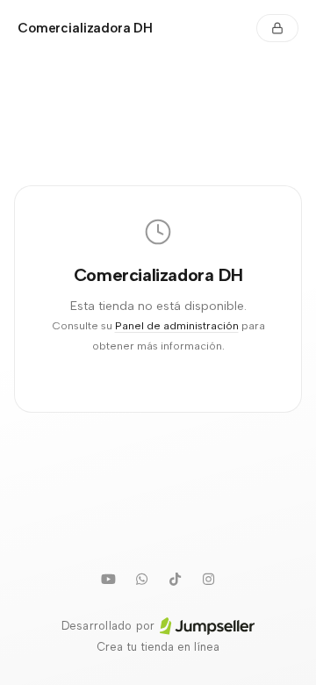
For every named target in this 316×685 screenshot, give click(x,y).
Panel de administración (177, 325)
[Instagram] (208, 579)
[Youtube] (108, 579)
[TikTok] (174, 579)
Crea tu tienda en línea (158, 646)
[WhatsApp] (141, 579)
